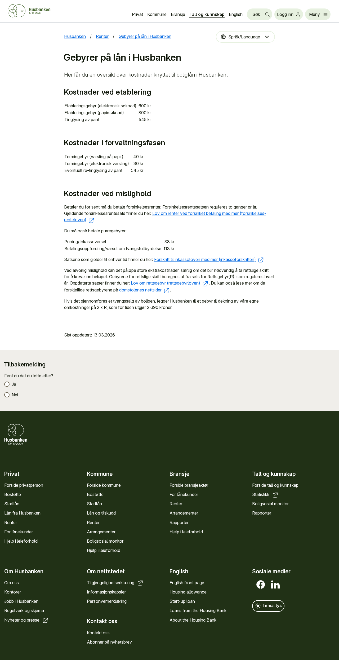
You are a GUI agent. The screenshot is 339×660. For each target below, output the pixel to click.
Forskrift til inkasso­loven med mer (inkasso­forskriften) (205, 259)
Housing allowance (188, 592)
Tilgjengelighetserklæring (111, 582)
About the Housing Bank (193, 620)
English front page (187, 582)
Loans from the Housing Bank (198, 610)
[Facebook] (259, 584)
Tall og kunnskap (207, 14)
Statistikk (261, 494)
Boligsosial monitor (105, 541)
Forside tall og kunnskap (275, 485)
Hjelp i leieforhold (21, 541)
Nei (15, 394)
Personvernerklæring (107, 601)
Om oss (11, 582)
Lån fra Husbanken (22, 513)
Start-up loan (182, 601)
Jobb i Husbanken (21, 601)
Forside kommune (104, 485)
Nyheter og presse (22, 620)
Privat (137, 14)
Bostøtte (12, 494)
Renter (10, 522)
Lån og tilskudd (101, 513)
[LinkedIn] (274, 584)
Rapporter (179, 522)
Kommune (157, 14)
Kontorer (12, 592)
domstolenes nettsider (140, 290)
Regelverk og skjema (24, 610)
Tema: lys (271, 605)
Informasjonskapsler (106, 592)
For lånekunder (18, 531)
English (236, 14)
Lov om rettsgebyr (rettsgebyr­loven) (165, 283)
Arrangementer (101, 531)
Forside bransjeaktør (189, 485)
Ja (14, 384)
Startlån (11, 503)
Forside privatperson (23, 485)
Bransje (178, 14)
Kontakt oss (98, 632)
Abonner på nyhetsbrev (109, 642)
